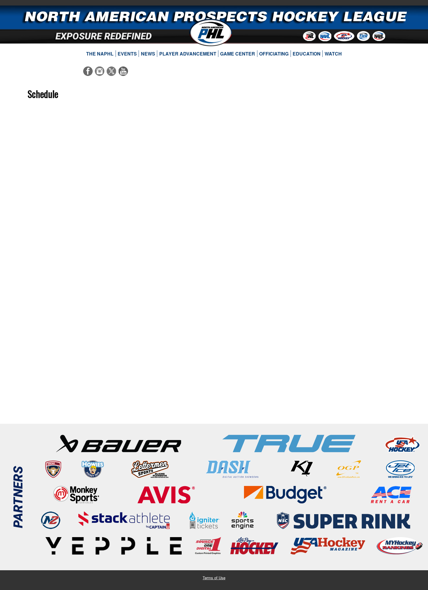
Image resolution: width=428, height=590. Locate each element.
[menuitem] (100, 53)
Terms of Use (214, 577)
